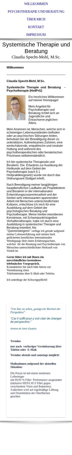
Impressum (36, 35)
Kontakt (36, 27)
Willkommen (36, 4)
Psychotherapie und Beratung (36, 11)
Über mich (36, 19)
